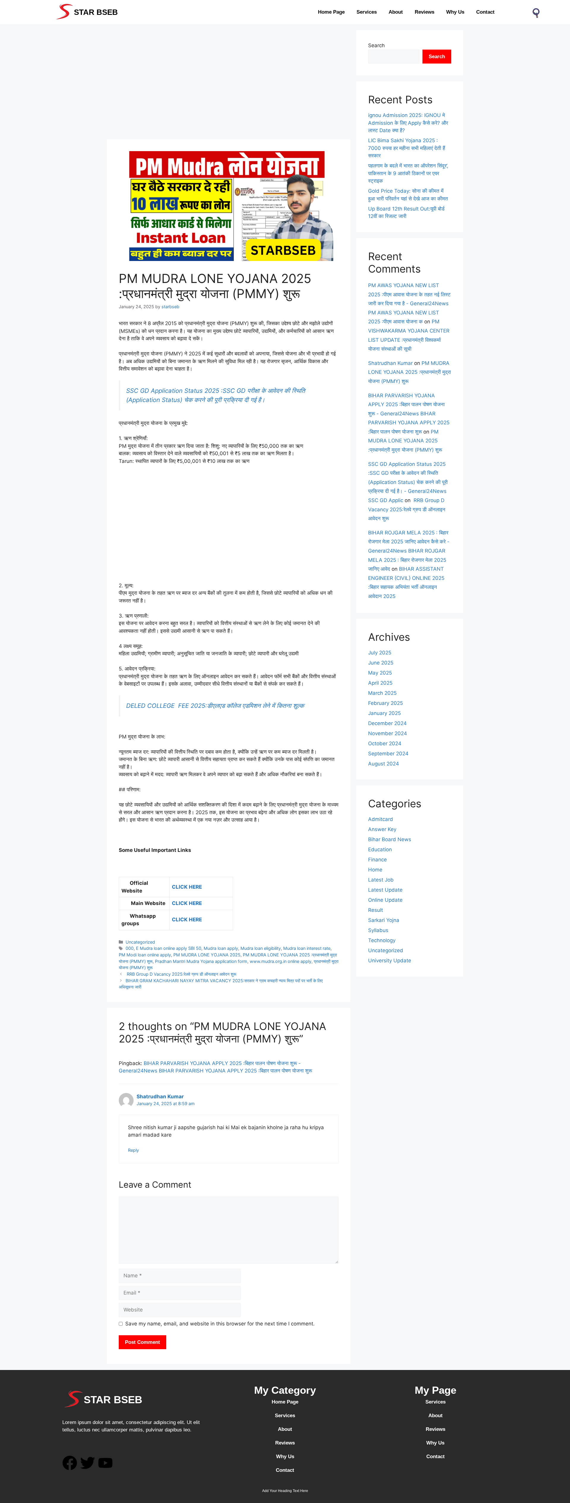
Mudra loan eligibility (260, 948)
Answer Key (382, 829)
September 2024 (388, 754)
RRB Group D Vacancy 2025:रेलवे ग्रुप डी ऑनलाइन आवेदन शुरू (181, 974)
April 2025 (380, 683)
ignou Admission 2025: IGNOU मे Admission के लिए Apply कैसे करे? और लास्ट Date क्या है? (408, 122)
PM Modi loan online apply (145, 954)
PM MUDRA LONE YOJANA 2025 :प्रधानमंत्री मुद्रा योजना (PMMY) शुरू (409, 372)
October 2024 (384, 743)
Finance (377, 860)
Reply (133, 1150)
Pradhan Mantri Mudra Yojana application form (201, 961)
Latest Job (381, 880)
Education (380, 849)
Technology (381, 940)
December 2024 (387, 723)
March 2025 (382, 693)
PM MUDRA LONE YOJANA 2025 (206, 954)
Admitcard (380, 819)
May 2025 (380, 673)
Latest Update (385, 890)
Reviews (424, 12)
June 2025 (380, 663)
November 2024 (387, 733)
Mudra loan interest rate (306, 948)
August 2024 (383, 764)
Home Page (331, 12)
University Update (389, 960)
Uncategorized (140, 941)
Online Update (385, 900)
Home (375, 870)
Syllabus (378, 930)
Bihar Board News (389, 839)
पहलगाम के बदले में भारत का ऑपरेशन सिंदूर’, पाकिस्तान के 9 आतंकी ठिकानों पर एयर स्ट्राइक (408, 173)
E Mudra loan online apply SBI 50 (168, 948)
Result (375, 910)
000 (130, 948)
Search (376, 45)
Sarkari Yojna (383, 920)
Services (367, 12)
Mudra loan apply (221, 948)
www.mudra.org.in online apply (280, 961)
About (396, 12)
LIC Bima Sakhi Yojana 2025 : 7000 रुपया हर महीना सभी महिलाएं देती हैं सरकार (406, 148)
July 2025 (379, 653)
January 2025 (384, 713)
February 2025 (385, 703)
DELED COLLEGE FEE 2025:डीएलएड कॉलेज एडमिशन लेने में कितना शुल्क (215, 705)
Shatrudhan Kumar (160, 1096)
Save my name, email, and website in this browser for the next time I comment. (220, 1324)
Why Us (455, 12)
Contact (485, 12)
